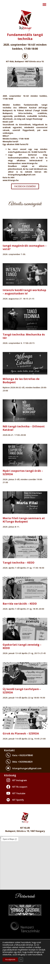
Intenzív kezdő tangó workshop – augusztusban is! (24, 291)
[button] (44, 4)
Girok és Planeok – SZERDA (21, 733)
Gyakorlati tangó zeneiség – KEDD (22, 646)
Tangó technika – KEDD (18, 562)
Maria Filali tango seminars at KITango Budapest (24, 519)
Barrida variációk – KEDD (20, 603)
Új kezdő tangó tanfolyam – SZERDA (22, 690)
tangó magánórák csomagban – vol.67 (25, 247)
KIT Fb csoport (19, 786)
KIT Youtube (18, 793)
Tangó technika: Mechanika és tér (24, 336)
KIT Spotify (18, 799)
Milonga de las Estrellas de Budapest (21, 380)
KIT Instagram (19, 780)
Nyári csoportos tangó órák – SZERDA (23, 472)
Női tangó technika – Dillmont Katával (24, 428)
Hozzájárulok (10, 959)
